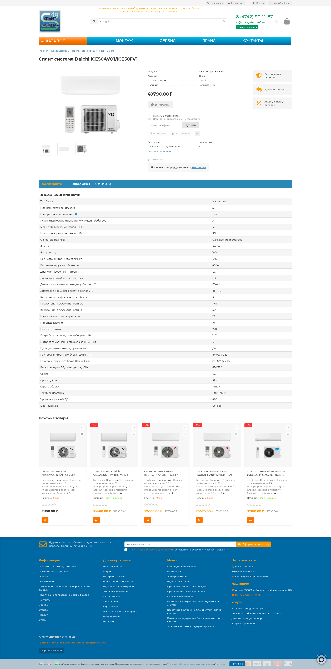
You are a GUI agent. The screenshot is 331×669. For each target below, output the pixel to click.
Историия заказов (114, 576)
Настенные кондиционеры (88, 50)
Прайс (209, 40)
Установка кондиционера (247, 608)
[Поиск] (223, 21)
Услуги (237, 602)
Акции (107, 571)
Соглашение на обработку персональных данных (64, 588)
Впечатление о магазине (118, 581)
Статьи (43, 619)
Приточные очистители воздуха (187, 586)
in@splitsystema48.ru (250, 22)
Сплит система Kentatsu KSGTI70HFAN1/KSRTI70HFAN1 (214, 473)
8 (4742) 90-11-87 (254, 16)
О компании (46, 581)
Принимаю (237, 663)
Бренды (43, 604)
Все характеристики (160, 151)
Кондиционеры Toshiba (181, 566)
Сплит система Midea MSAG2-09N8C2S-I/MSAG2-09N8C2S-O (266, 473)
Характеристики (53, 184)
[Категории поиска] (94, 21)
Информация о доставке (54, 571)
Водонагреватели (178, 581)
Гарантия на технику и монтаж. (58, 566)
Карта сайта (110, 606)
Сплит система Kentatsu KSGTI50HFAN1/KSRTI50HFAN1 (162, 473)
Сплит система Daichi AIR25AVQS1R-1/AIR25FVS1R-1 (59, 473)
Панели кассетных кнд (181, 596)
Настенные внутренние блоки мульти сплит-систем (195, 603)
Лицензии (109, 621)
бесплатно (199, 167)
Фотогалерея (111, 601)
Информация (49, 560)
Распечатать (157, 160)
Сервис (168, 40)
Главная (43, 50)
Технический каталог (116, 591)
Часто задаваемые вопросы (120, 611)
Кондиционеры (60, 50)
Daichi (110, 50)
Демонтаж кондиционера (247, 618)
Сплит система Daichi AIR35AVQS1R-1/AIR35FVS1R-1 (110, 473)
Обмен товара (112, 596)
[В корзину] (45, 520)
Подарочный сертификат (118, 586)
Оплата (43, 576)
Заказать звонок (247, 27)
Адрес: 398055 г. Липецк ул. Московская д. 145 (263, 590)
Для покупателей (117, 560)
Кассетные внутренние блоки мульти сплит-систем (194, 611)
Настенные (174, 571)
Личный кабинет (113, 566)
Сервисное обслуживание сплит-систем (256, 613)
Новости (44, 614)
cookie (222, 664)
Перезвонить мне (51, 650)
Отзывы (43, 609)
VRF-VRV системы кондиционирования (191, 626)
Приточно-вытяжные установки (186, 591)
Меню (172, 560)
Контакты (253, 40)
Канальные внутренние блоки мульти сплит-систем (195, 620)
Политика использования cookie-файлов (64, 594)
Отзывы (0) (103, 184)
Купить (190, 125)
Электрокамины (177, 576)
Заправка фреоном (243, 623)
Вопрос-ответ (80, 184)
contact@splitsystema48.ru (251, 576)
